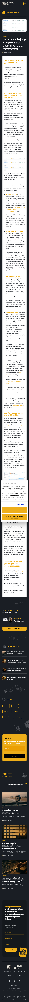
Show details (20, 504)
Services (6, 971)
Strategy (15, 706)
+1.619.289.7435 (14, 985)
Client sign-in (3, 998)
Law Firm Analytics (18, 405)
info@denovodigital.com (14, 988)
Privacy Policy (9, 997)
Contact (19, 975)
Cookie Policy (19, 997)
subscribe (14, 756)
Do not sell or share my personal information (14, 517)
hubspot (6, 711)
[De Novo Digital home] (8, 4)
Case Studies (21, 971)
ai (23, 711)
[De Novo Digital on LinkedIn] (19, 981)
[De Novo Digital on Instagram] (14, 981)
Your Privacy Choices (25, 998)
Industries (13, 971)
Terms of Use (13, 998)
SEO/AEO (6, 706)
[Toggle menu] (25, 3)
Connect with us (20, 572)
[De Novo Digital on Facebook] (10, 981)
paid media (7, 717)
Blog (14, 975)
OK (14, 510)
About (9, 975)
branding (15, 711)
